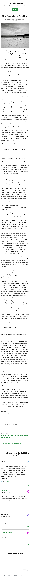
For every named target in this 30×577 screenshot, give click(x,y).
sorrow (23, 21)
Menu (15, 9)
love (20, 21)
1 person (8, 481)
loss (17, 21)
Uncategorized (10, 21)
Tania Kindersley (15, 3)
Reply (28, 485)
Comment (23, 569)
